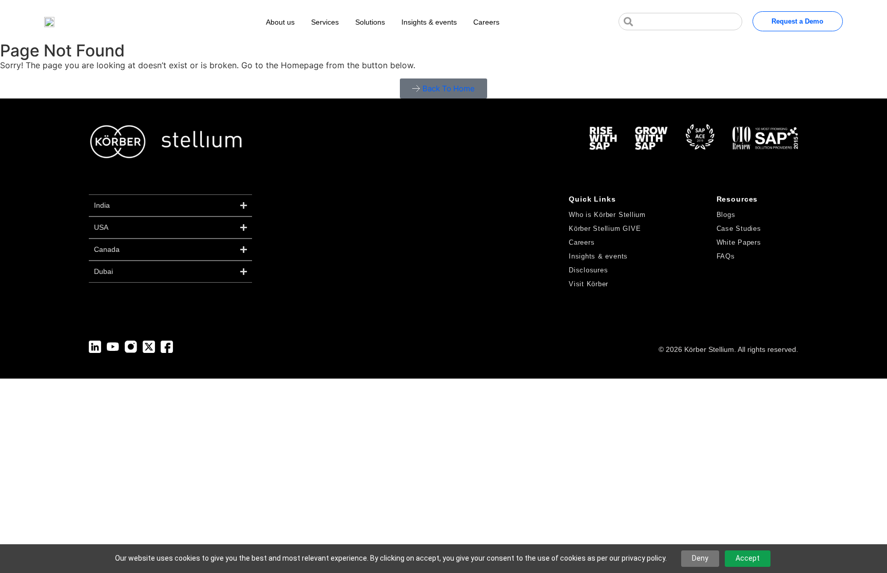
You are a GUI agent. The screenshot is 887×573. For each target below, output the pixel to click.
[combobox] (680, 21)
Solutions (370, 22)
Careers (486, 22)
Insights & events (429, 22)
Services (325, 22)
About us (280, 22)
